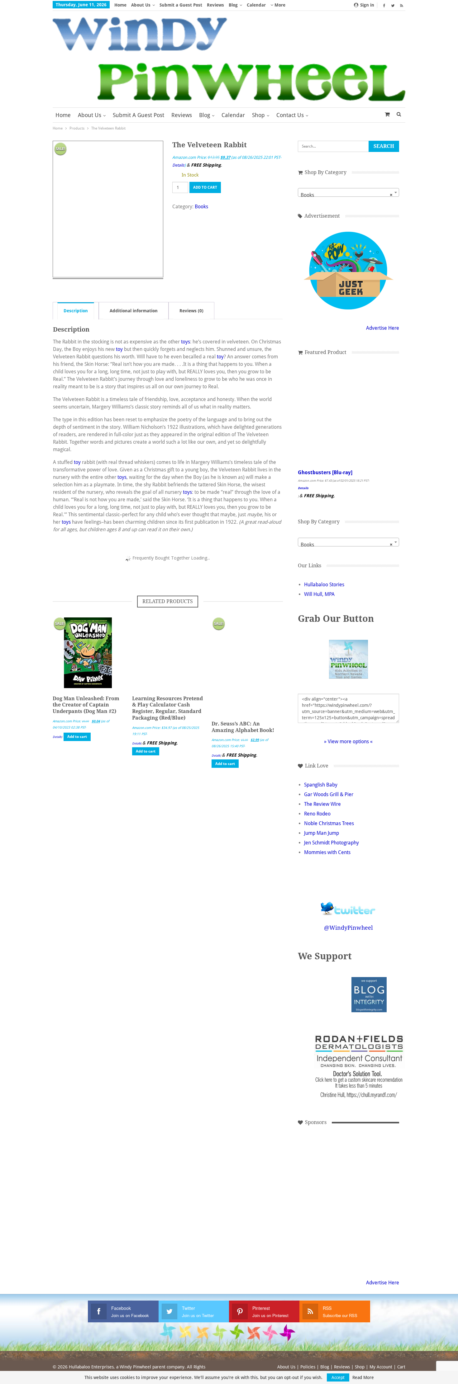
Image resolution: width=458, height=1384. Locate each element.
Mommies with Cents (327, 852)
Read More (363, 1377)
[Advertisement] (318, 1159)
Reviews (215, 4)
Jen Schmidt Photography (331, 843)
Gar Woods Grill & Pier (328, 794)
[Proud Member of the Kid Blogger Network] (331, 994)
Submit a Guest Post (181, 4)
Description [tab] (76, 310)
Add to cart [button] (77, 737)
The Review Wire (322, 804)
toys (185, 342)
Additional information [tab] (134, 310)
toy (119, 349)
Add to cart (205, 187)
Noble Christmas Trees (329, 823)
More (279, 4)
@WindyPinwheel (348, 927)
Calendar (256, 4)
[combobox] (348, 192)
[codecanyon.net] (360, 1159)
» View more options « (348, 741)
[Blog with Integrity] (369, 994)
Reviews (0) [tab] (191, 310)
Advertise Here (382, 328)
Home (120, 4)
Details (178, 165)
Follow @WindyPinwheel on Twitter (348, 904)
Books (201, 207)
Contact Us (290, 115)
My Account (381, 1366)
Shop (258, 115)
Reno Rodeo (317, 814)
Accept (338, 1377)
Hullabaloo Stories (324, 585)
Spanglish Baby (320, 785)
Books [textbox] (347, 195)
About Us (140, 4)
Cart (401, 1366)
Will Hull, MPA (319, 594)
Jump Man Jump (321, 833)
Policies (307, 1366)
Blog (233, 4)
